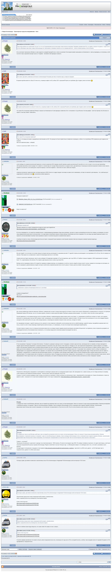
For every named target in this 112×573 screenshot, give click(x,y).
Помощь (108, 24)
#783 (109, 101)
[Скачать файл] (17, 199)
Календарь (90, 24)
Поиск (103, 24)
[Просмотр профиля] (7, 48)
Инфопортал (5, 11)
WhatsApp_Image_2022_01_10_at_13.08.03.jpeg (30, 199)
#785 (109, 161)
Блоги (85, 24)
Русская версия (49, 569)
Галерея (81, 24)
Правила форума (6, 24)
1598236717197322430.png (25, 204)
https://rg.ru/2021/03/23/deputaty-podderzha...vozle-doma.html (31, 296)
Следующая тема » (106, 549)
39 (14, 34)
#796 (109, 487)
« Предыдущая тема (93, 549)
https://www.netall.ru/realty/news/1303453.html (28, 503)
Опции (104, 37)
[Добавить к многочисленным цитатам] (99, 66)
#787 (109, 219)
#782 (109, 71)
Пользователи (98, 24)
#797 (109, 515)
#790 (109, 308)
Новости (92, 11)
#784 (109, 131)
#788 (109, 250)
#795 (109, 457)
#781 (109, 40)
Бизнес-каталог (103, 11)
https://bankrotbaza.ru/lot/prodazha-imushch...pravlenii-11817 (75, 376)
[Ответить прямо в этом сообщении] (106, 66)
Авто (109, 11)
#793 (109, 399)
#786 (109, 193)
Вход (57, 27)
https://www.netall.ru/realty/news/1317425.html (28, 505)
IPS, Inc (64, 569)
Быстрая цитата (98, 40)
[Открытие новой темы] (106, 34)
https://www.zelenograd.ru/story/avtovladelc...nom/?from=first (31, 229)
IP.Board (55, 569)
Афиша (96, 11)
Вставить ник (92, 40)
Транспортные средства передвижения (24, 31)
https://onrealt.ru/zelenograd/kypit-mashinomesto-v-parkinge (59, 448)
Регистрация (62, 27)
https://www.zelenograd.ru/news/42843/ (26, 240)
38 (12, 34)
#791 (109, 341)
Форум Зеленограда (7, 31)
